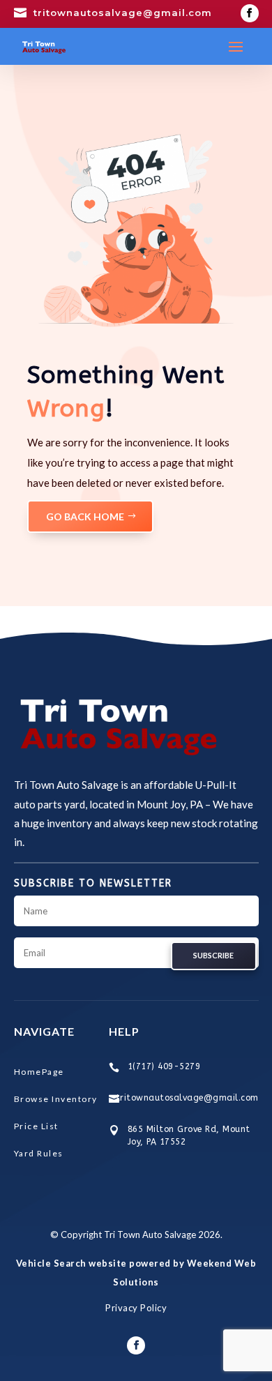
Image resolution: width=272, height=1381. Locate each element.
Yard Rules (38, 1153)
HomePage (39, 1071)
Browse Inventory (56, 1099)
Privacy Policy (136, 1307)
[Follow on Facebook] (250, 13)
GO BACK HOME (85, 516)
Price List (36, 1126)
